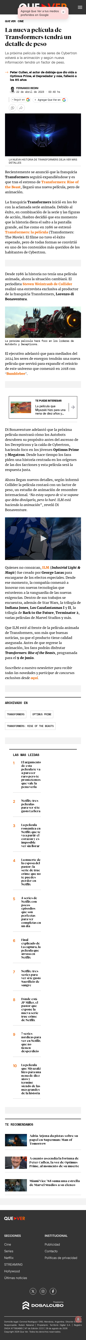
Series (8, 1251)
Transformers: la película (26, 232)
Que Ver (10, 21)
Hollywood (12, 1271)
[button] (80, 7)
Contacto (51, 1251)
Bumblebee (15, 374)
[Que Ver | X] (33, 1291)
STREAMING (13, 1264)
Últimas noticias (15, 1278)
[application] (43, 538)
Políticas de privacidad (61, 1258)
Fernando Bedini (27, 88)
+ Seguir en (18, 99)
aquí (34, 678)
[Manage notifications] (78, 1319)
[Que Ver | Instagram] (43, 1291)
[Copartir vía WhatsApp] (12, 108)
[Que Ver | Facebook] (53, 1291)
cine (21, 21)
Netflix (9, 1258)
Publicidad (52, 1244)
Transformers (15, 714)
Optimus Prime (41, 714)
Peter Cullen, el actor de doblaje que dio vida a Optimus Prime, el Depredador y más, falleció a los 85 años (43, 76)
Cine (7, 1244)
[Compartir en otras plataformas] (21, 108)
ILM (45, 567)
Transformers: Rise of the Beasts (30, 726)
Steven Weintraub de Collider (47, 284)
